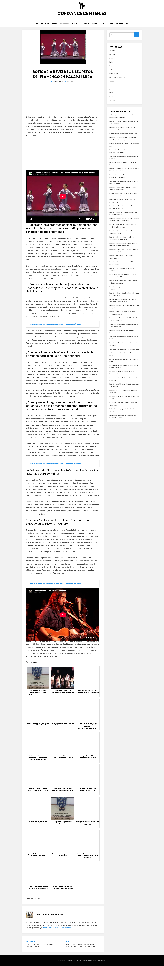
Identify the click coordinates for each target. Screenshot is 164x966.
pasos (111, 93)
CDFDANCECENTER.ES (82, 13)
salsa (111, 96)
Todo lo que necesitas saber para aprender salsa (124, 349)
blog (110, 66)
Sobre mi (119, 24)
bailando (112, 58)
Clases (103, 24)
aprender (112, 51)
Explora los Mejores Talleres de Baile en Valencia (123, 134)
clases (111, 70)
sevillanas (112, 100)
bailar (111, 62)
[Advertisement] (62, 101)
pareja (111, 89)
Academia (76, 24)
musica (111, 85)
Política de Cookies (86, 960)
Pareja (95, 24)
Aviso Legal (76, 960)
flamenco (37, 898)
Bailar (54, 24)
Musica (86, 24)
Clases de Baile (113, 73)
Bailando (45, 24)
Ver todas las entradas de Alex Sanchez (57, 928)
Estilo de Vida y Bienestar (117, 77)
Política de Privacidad (99, 960)
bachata (112, 54)
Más (111, 24)
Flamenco (64, 24)
